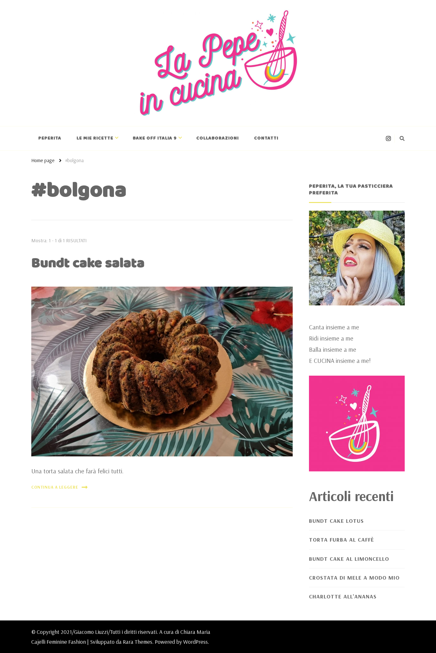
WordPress (195, 641)
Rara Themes (137, 641)
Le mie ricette (95, 138)
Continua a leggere (54, 487)
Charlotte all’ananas (343, 596)
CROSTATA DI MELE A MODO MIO (354, 577)
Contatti (266, 138)
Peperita (49, 138)
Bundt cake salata (88, 263)
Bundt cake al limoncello (349, 558)
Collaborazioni (217, 138)
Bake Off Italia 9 (155, 138)
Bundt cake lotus (336, 520)
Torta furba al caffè (341, 539)
